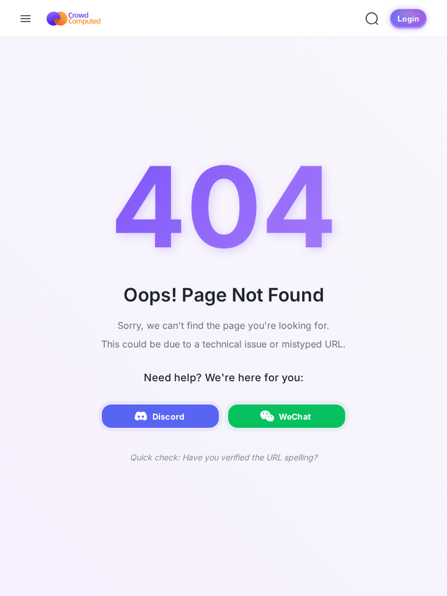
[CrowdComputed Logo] (74, 19)
